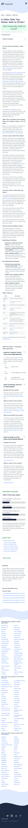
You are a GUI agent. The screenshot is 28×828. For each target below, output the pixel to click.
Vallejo (3, 728)
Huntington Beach (19, 718)
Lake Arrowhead (18, 672)
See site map (4, 818)
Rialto (2, 668)
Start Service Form (9, 460)
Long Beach (4, 692)
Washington (17, 782)
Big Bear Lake (5, 659)
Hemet (16, 625)
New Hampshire (18, 764)
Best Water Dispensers (10, 551)
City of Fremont (5, 708)
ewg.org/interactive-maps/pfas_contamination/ (15, 600)
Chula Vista (17, 706)
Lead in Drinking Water (10, 542)
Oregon (16, 772)
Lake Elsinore (5, 643)
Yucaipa (3, 635)
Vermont (16, 780)
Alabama (3, 737)
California (3, 678)
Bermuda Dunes (18, 659)
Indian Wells (4, 651)
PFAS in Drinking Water (10, 544)
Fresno (3, 688)
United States (5, 734)
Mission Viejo (17, 688)
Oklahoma (4, 772)
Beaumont (17, 627)
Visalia (15, 708)
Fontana (3, 674)
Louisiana (3, 754)
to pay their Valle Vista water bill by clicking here (13, 396)
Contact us (5, 811)
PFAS (12, 116)
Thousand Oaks (5, 713)
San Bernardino (18, 655)
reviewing (11, 109)
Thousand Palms (6, 649)
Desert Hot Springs (19, 639)
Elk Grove (16, 726)
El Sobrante (4, 657)
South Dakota (18, 776)
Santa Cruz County (19, 724)
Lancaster (4, 700)
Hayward (16, 730)
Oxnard (3, 696)
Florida (16, 745)
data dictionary (6, 339)
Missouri (16, 760)
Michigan (3, 758)
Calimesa (3, 633)
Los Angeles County (19, 680)
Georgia (3, 747)
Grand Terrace (18, 649)
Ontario (16, 720)
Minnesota (17, 758)
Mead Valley (4, 639)
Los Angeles (4, 680)
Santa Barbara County (18, 716)
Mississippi (4, 760)
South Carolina (5, 776)
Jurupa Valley (5, 670)
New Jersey (4, 766)
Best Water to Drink (9, 540)
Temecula (17, 637)
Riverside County (6, 684)
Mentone (16, 641)
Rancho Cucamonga (7, 722)
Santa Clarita (4, 704)
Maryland (4, 756)
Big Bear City (17, 661)
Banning (3, 629)
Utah (2, 780)
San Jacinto (4, 627)
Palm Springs (17, 633)
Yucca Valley (17, 668)
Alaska (15, 737)
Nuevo (3, 631)
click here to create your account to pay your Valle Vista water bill (14, 410)
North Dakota (5, 770)
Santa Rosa (17, 702)
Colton (3, 655)
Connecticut (4, 743)
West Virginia (4, 784)
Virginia (3, 782)
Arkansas (16, 739)
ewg (3, 215)
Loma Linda (17, 645)
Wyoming (4, 786)
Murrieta (3, 637)
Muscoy (3, 672)
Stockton (16, 694)
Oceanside (4, 726)
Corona (16, 674)
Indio (15, 670)
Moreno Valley (5, 641)
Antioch (16, 704)
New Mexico (17, 766)
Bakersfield (4, 690)
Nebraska (16, 762)
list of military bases (8, 198)
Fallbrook (4, 653)
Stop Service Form (9, 482)
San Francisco (5, 682)
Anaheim (3, 698)
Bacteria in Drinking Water (11, 549)
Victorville (16, 698)
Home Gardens (5, 666)
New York (4, 768)
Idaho (2, 748)
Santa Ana (17, 700)
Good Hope (17, 635)
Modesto (16, 696)
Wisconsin (16, 784)
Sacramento (17, 684)
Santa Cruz (4, 724)
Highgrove (17, 647)
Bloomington (5, 663)
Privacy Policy (16, 811)
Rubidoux (4, 661)
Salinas (3, 720)
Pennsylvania (5, 774)
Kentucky (16, 752)
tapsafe (8, 4)
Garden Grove (18, 728)
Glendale (3, 718)
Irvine (2, 706)
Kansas (3, 752)
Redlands (16, 643)
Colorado (16, 741)
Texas (15, 778)
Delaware (16, 743)
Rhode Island (17, 774)
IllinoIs (15, 748)
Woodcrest (4, 645)
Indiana (3, 750)
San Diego (17, 682)
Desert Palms (17, 657)
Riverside (16, 651)
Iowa (15, 750)
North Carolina (18, 768)
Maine (15, 754)
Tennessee (4, 778)
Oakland (16, 692)
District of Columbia (6, 745)
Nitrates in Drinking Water (11, 547)
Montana (3, 762)
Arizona (3, 739)
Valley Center (17, 666)
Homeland (17, 629)
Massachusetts (18, 756)
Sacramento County (6, 686)
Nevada (3, 764)
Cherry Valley (17, 631)
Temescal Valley (18, 653)
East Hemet (4, 625)
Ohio (15, 770)
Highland (3, 647)
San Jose (16, 686)
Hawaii (15, 747)
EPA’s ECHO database (16, 72)
